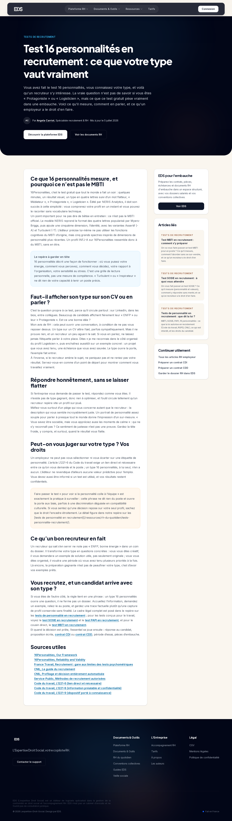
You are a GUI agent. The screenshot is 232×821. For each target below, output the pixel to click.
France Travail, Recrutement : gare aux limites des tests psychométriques (83, 664)
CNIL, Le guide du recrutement (54, 669)
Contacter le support (29, 761)
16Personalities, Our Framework (55, 655)
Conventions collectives (126, 763)
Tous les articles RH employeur (177, 357)
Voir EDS (181, 206)
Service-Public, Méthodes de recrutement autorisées (69, 678)
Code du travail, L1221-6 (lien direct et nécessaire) (68, 683)
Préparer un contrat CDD (173, 367)
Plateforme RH (76, 8)
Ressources (133, 8)
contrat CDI (62, 634)
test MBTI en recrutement (69, 625)
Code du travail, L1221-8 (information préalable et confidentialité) (78, 688)
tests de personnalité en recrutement (60, 615)
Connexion (208, 8)
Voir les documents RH (88, 134)
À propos (156, 757)
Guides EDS (119, 769)
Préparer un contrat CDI (172, 362)
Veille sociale (120, 775)
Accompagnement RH (163, 745)
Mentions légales (198, 751)
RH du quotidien (122, 757)
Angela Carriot (45, 120)
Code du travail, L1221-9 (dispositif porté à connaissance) (72, 693)
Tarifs (151, 8)
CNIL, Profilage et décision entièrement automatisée (69, 674)
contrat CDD (83, 634)
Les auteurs (157, 763)
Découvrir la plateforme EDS (45, 134)
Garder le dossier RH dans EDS (176, 373)
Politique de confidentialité (204, 757)
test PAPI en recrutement (102, 620)
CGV (191, 745)
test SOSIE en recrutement (60, 620)
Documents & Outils (105, 8)
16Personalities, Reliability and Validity (59, 659)
